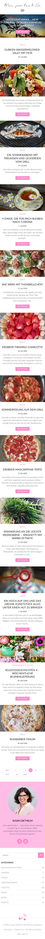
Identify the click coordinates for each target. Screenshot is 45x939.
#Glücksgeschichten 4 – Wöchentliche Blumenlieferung (22, 673)
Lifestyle (22, 213)
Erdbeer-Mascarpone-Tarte (22, 469)
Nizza (3, 892)
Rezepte (22, 45)
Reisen (4, 897)
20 (25, 770)
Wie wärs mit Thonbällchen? (22, 284)
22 (35, 770)
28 (17, 774)
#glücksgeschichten (19, 665)
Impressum (8, 930)
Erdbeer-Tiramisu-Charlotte (22, 347)
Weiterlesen (22, 32)
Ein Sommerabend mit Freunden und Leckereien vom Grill (22, 158)
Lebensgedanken (9, 883)
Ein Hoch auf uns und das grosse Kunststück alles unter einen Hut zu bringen (22, 604)
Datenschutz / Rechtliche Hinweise (27, 930)
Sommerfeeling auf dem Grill (23, 409)
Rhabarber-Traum (22, 739)
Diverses (5, 873)
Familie (22, 596)
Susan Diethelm (16, 925)
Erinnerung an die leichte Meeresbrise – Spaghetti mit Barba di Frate (22, 535)
